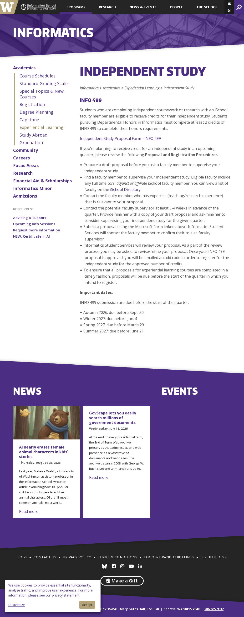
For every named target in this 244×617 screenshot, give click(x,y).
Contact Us (45, 557)
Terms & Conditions (117, 557)
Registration (32, 104)
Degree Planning (36, 112)
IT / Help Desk (214, 557)
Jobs (22, 557)
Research (23, 173)
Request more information (36, 230)
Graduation (31, 142)
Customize (16, 604)
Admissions (25, 196)
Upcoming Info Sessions (34, 223)
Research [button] (107, 7)
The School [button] (207, 7)
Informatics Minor (32, 188)
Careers (21, 158)
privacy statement (66, 595)
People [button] (176, 7)
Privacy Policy (77, 557)
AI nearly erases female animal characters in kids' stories (43, 451)
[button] (229, 10)
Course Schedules (38, 76)
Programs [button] (75, 7)
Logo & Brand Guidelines (169, 557)
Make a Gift (124, 581)
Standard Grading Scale (44, 83)
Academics (24, 68)
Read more (28, 511)
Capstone (29, 119)
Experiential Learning (41, 127)
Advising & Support (29, 217)
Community (25, 150)
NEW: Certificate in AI (31, 236)
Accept (87, 604)
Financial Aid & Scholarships (42, 181)
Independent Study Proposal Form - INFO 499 (120, 138)
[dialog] (53, 596)
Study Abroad (33, 135)
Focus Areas (26, 165)
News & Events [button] (143, 7)
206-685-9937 (214, 609)
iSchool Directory (125, 189)
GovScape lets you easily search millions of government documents (112, 417)
